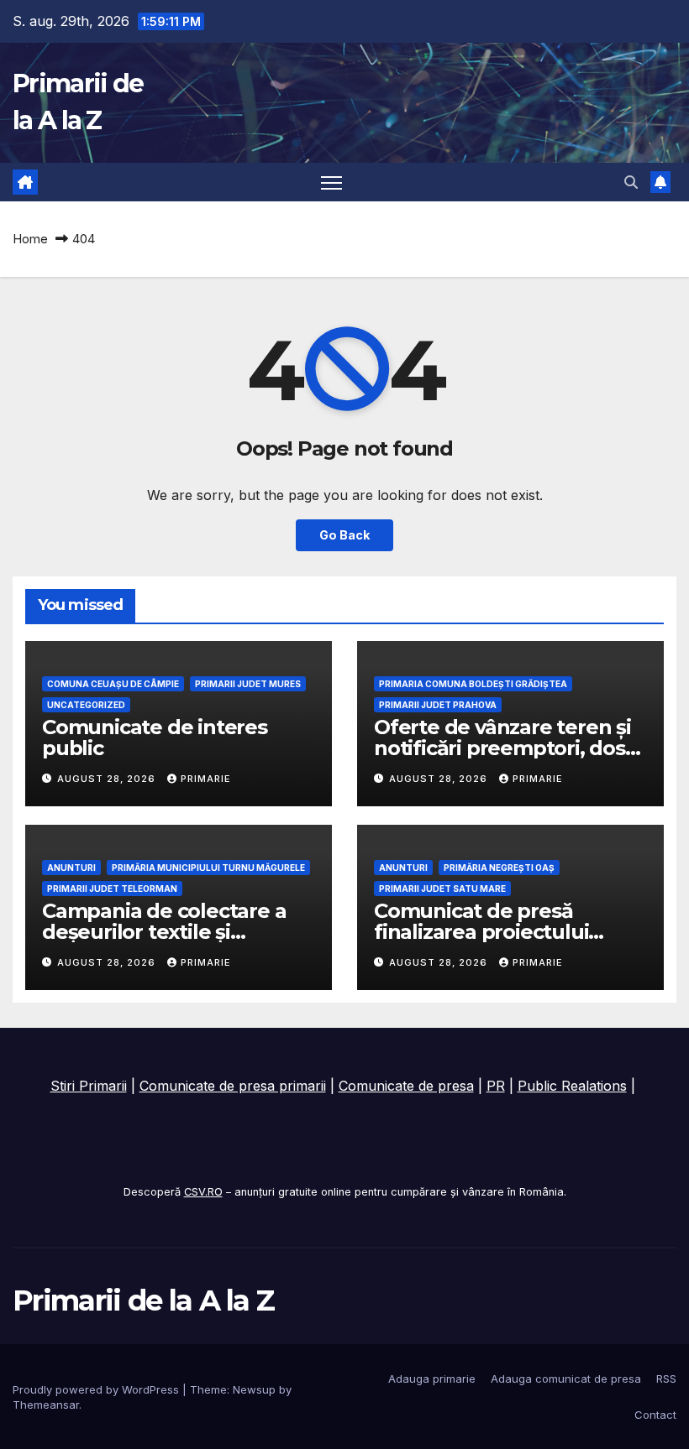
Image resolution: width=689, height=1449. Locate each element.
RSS (666, 1378)
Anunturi (71, 868)
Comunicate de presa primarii (232, 1085)
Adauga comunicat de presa (566, 1378)
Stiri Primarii (88, 1085)
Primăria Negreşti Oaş (499, 868)
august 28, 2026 (108, 778)
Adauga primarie (432, 1378)
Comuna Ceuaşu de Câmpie (113, 684)
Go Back (344, 535)
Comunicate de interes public (154, 737)
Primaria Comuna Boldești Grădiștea (473, 684)
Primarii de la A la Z (143, 1300)
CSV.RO (203, 1192)
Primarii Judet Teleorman (112, 888)
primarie (206, 778)
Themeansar (46, 1404)
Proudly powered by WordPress (97, 1389)
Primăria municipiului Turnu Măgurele (208, 868)
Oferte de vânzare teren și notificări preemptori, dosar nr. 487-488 (509, 748)
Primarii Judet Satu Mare (442, 888)
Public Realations (572, 1085)
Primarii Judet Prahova (438, 705)
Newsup (254, 1389)
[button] (631, 182)
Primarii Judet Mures (248, 684)
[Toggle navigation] (331, 182)
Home (30, 239)
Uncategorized (86, 705)
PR (496, 1085)
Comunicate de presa (406, 1085)
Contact (655, 1414)
